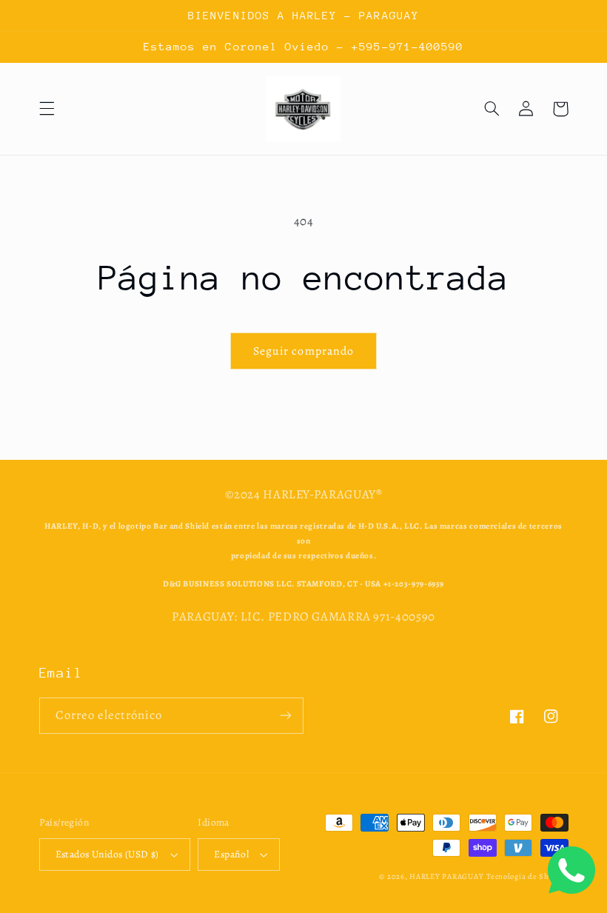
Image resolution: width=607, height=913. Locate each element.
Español (231, 854)
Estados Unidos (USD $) (107, 854)
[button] (47, 109)
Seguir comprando (303, 350)
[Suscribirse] (286, 716)
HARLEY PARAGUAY (446, 876)
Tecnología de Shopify (527, 876)
